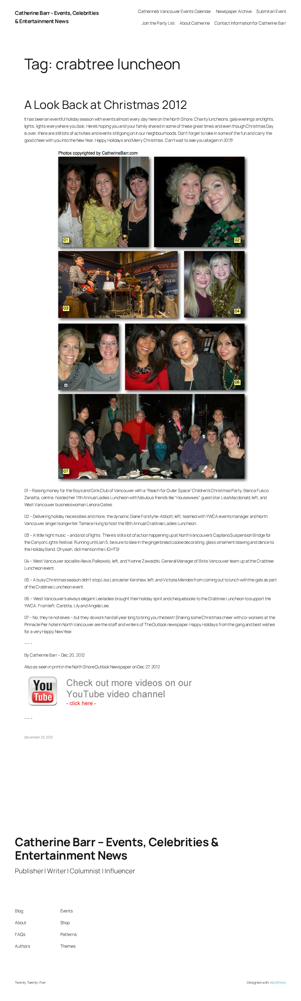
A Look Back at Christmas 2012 (105, 104)
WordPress (278, 982)
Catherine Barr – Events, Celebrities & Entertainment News (116, 848)
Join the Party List (158, 23)
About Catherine (195, 23)
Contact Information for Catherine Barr (250, 23)
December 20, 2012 (38, 737)
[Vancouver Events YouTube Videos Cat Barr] (118, 706)
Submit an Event (271, 11)
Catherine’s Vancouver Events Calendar (174, 11)
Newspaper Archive (234, 11)
